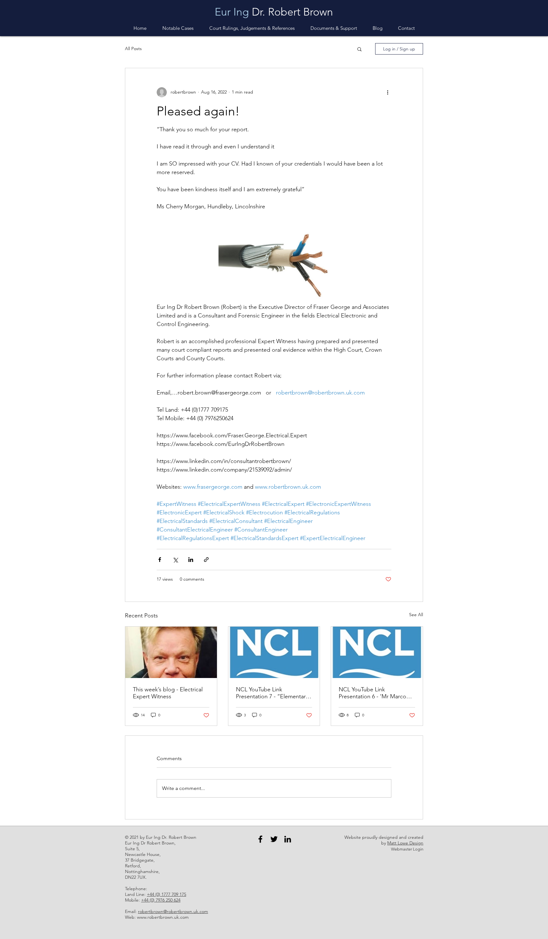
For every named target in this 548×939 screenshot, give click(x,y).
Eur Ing (232, 11)
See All (416, 614)
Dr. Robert (276, 11)
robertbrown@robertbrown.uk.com (173, 911)
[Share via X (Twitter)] (175, 560)
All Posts (133, 48)
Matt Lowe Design (405, 843)
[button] (334, 28)
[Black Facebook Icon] (260, 839)
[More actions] (387, 92)
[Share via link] (206, 560)
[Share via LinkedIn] (191, 560)
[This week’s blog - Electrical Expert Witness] (171, 652)
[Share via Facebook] (160, 560)
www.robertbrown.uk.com (163, 917)
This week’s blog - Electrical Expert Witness (168, 693)
